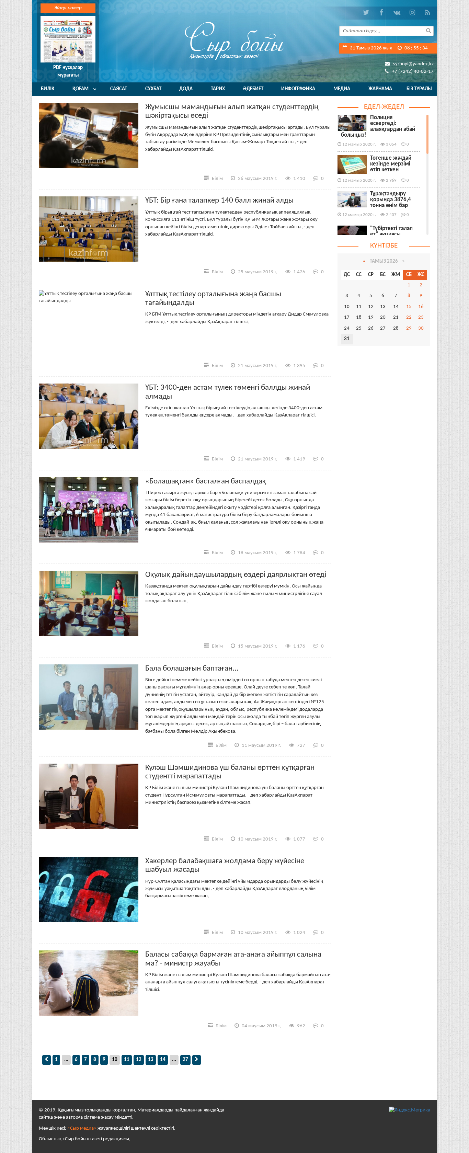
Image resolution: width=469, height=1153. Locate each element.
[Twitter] (366, 13)
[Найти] (428, 30)
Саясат (118, 89)
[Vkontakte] (397, 13)
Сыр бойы (234, 40)
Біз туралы (419, 89)
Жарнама (380, 89)
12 (138, 1059)
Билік (47, 89)
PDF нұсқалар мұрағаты (68, 71)
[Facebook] (381, 13)
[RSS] (428, 13)
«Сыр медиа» (81, 1128)
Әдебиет (253, 89)
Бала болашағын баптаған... (192, 669)
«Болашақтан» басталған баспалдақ (205, 482)
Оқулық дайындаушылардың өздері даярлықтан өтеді (235, 575)
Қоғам (80, 89)
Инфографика (298, 89)
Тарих (218, 89)
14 (162, 1059)
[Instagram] (412, 13)
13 (150, 1059)
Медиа (341, 89)
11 (126, 1059)
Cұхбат (153, 89)
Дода (186, 89)
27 (185, 1059)
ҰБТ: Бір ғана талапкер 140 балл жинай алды (219, 201)
